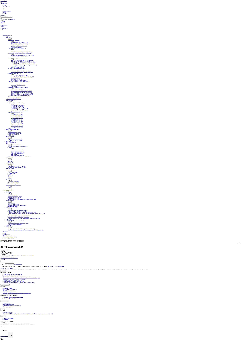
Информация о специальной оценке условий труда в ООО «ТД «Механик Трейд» (26, 230)
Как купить (8, 192)
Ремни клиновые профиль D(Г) (17, 153)
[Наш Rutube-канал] (5, 330)
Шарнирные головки (10, 136)
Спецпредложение (7, 11)
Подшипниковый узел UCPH (17, 124)
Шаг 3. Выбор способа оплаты (14, 197)
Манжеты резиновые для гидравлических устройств (19, 156)
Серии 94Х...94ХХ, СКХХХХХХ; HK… (19, 75)
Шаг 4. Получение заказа (13, 198)
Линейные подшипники (11, 142)
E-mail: (8, 312)
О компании (8, 219)
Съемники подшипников (13, 181)
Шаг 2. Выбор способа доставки (15, 196)
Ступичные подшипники (13, 134)
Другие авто (11, 135)
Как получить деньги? (13, 206)
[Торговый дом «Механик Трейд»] (3, 15)
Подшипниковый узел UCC (17, 118)
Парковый (3, 21)
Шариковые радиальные (13, 40)
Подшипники (9, 37)
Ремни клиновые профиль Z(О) (17, 155)
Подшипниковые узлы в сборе (15, 112)
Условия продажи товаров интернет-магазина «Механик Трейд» (22, 199)
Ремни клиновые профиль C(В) (17, 152)
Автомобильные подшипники (12, 129)
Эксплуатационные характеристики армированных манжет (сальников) (24, 218)
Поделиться (241, 242)
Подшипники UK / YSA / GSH (17, 109)
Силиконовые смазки (12, 172)
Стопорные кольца (10, 163)
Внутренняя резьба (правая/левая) (15, 140)
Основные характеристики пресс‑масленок (17, 211)
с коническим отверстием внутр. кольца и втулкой (22, 72)
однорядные (13, 83)
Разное (9, 128)
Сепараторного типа (15, 78)
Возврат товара (11, 203)
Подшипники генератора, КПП (15, 133)
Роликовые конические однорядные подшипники (21, 50)
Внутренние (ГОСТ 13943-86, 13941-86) (17, 167)
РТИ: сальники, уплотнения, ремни (13, 143)
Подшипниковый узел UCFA (17, 119)
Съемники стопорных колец (14, 183)
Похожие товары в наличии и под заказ (9, 258)
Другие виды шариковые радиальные (19, 46)
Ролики (9, 188)
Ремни (9, 147)
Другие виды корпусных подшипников (19, 110)
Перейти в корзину (18, 264)
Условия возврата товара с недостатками (17, 205)
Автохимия (10, 175)
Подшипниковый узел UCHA (17, 122)
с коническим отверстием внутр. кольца (19, 56)
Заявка (4, 12)
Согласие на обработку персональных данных (18, 223)
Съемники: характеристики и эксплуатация (17, 210)
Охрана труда (9, 226)
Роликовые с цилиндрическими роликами (17, 57)
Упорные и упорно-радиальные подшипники (18, 87)
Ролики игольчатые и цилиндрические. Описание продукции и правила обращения (26, 213)
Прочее (9, 174)
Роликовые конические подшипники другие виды (22, 51)
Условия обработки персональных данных (15, 220)
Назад (7, 36)
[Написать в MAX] (4, 9)
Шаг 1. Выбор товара (12, 194)
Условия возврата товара (13, 204)
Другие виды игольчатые (16, 79)
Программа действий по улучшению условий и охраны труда (21, 229)
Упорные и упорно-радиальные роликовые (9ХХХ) (22, 93)
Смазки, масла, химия (10, 169)
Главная (5, 233)
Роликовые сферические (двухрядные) (16, 68)
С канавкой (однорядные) (16, 47)
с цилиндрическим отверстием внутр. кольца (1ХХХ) (22, 55)
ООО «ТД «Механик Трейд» (7, 268)
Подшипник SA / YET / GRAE (17, 107)
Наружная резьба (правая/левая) (15, 139)
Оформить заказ (4, 25)
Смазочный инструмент (13, 182)
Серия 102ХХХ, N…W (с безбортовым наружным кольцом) (24, 65)
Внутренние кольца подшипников (18, 80)
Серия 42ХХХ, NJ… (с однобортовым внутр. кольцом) (23, 63)
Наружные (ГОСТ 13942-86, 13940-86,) (16, 166)
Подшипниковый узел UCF (17, 115)
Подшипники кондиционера (14, 132)
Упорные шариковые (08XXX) (17, 89)
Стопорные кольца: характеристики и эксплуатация (19, 214)
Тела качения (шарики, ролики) (13, 185)
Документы (8, 225)
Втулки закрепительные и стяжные (13, 99)
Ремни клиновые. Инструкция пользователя (17, 215)
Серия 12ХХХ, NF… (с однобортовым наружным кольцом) (24, 61)
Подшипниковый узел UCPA (17, 123)
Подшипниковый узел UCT (17, 126)
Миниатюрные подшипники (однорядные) (20, 43)
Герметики (10, 176)
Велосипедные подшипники (14, 96)
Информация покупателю (11, 207)
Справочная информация (8, 189)
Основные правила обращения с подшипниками (18, 217)
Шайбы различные (10, 168)
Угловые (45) (11, 161)
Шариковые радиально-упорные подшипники (18, 81)
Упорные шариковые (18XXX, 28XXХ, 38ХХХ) (21, 91)
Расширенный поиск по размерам (8, 19)
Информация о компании (8, 318)
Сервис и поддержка (5, 284)
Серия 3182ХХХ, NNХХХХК (17, 66)
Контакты (5, 231)
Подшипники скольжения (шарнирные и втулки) (19, 95)
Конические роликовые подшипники (16, 48)
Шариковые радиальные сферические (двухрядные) (19, 53)
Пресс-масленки (9, 157)
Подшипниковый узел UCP (17, 114)
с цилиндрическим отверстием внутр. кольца (20, 70)
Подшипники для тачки (13, 97)
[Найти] (1, 18)
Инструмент (8, 179)
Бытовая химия (11, 173)
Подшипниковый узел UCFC (17, 121)
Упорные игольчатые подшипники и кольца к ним (22, 94)
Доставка (5, 13)
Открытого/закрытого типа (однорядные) (20, 42)
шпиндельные (14, 86)
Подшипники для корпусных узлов (16, 102)
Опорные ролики (9, 141)
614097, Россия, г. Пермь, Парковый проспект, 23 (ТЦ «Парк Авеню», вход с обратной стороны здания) (28, 313)
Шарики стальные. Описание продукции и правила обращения (22, 212)
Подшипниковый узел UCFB (17, 120)
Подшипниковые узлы (11, 100)
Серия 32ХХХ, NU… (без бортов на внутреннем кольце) (23, 62)
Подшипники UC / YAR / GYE (17, 105)
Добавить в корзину (9, 264)
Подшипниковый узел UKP (17, 127)
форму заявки (61, 266)
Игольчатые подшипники (14, 73)
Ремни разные (14, 154)
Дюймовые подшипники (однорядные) (19, 44)
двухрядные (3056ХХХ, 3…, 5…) (18, 85)
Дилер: (2, 29)
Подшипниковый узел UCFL (17, 116)
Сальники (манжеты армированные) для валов (18, 146)
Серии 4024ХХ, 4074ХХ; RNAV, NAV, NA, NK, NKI (22, 76)
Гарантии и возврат (10, 200)
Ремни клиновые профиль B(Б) (17, 151)
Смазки (9, 178)
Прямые (10, 160)
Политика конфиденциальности (15, 224)
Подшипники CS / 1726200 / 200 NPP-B (19, 108)
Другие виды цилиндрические (17, 67)
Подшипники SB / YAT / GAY (17, 106)
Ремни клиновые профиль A (17, 149)
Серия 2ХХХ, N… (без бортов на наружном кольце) (22, 60)
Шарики (10, 187)
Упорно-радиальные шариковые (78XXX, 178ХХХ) (22, 92)
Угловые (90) (11, 162)
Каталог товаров (6, 35)
